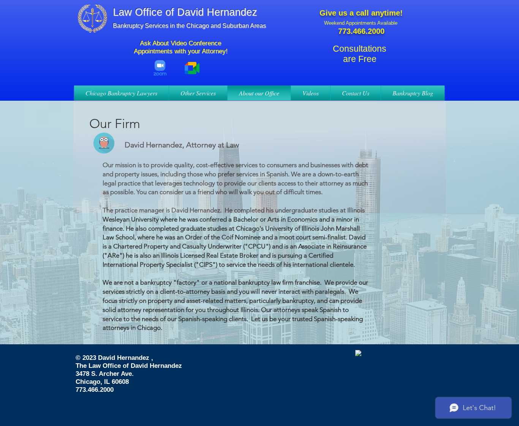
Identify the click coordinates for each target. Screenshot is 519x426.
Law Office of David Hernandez (185, 12)
